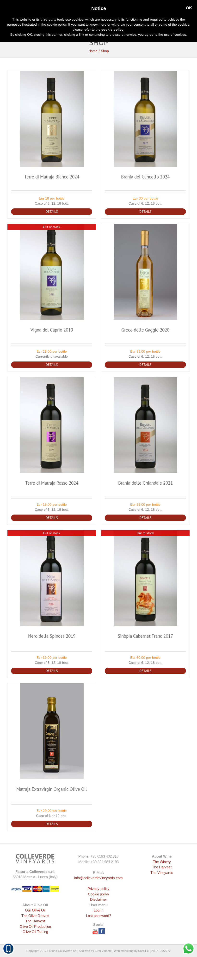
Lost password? (98, 916)
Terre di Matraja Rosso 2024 (51, 483)
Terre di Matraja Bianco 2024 (51, 177)
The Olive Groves (35, 916)
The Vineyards (161, 873)
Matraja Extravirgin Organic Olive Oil (51, 789)
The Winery (162, 862)
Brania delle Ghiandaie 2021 (145, 483)
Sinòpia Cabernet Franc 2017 (145, 636)
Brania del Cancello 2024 (145, 177)
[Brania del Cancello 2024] (145, 119)
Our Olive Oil (35, 910)
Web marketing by (125, 951)
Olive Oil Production (35, 926)
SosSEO (143, 951)
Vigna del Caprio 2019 (52, 330)
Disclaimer (98, 899)
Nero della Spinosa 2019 (51, 636)
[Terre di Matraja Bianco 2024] (51, 119)
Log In (98, 910)
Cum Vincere (103, 951)
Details (52, 211)
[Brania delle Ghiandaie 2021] (145, 425)
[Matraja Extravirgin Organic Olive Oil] (51, 731)
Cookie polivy (98, 894)
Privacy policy (98, 889)
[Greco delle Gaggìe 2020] (145, 272)
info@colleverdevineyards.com (98, 878)
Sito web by (86, 951)
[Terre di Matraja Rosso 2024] (51, 425)
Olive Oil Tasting (35, 932)
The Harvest (162, 867)
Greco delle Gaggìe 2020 (145, 330)
